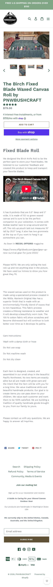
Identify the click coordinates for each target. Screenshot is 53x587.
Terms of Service (36, 471)
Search (16, 466)
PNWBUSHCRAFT (23, 574)
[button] (10, 104)
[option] (13, 68)
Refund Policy (15, 471)
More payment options (26, 139)
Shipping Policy (32, 466)
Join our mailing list (26, 485)
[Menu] (48, 19)
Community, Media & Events (26, 476)
